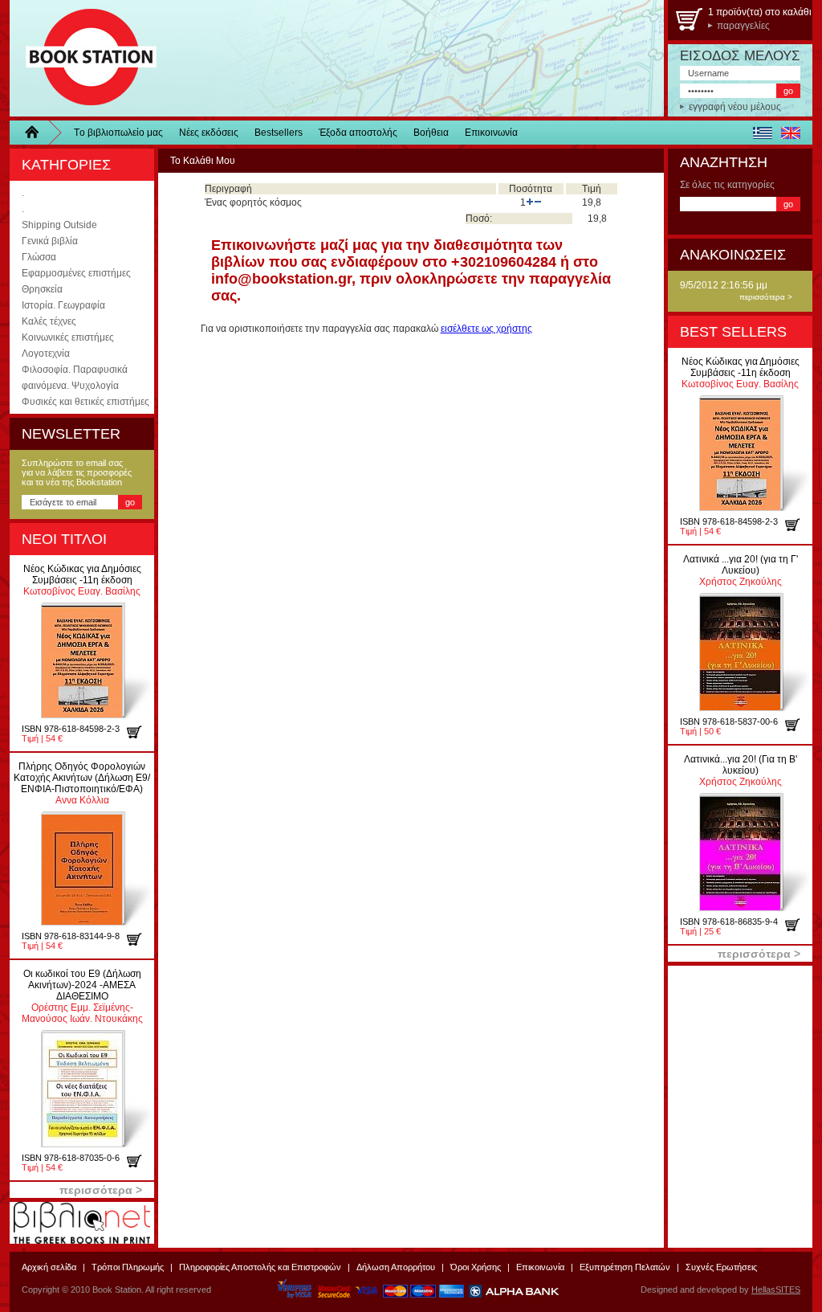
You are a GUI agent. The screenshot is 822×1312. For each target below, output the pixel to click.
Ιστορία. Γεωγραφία (63, 305)
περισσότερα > (765, 296)
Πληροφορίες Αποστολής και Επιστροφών (260, 1267)
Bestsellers (278, 132)
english (790, 133)
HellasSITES (775, 1289)
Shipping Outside (59, 225)
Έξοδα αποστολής (358, 132)
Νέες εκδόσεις (208, 132)
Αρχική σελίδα (49, 1267)
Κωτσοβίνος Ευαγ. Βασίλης (82, 580)
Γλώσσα (39, 257)
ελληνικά (762, 133)
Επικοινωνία (491, 132)
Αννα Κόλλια (82, 783)
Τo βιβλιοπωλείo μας (118, 132)
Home (38, 133)
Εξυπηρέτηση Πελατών (625, 1267)
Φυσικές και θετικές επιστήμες (85, 401)
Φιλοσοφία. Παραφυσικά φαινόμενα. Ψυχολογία (75, 377)
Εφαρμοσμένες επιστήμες (76, 273)
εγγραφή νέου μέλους (735, 106)
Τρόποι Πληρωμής (128, 1267)
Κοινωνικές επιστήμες (68, 337)
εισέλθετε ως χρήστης (486, 328)
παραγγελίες (743, 25)
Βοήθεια (431, 132)
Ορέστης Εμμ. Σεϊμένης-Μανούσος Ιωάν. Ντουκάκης (82, 996)
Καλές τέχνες (49, 321)
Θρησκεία (42, 289)
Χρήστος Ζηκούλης (740, 570)
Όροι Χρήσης (475, 1267)
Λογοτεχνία (46, 353)
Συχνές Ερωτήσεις (721, 1267)
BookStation (84, 58)
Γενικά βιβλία (50, 241)
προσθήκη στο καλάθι (140, 732)
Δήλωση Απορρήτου (395, 1267)
